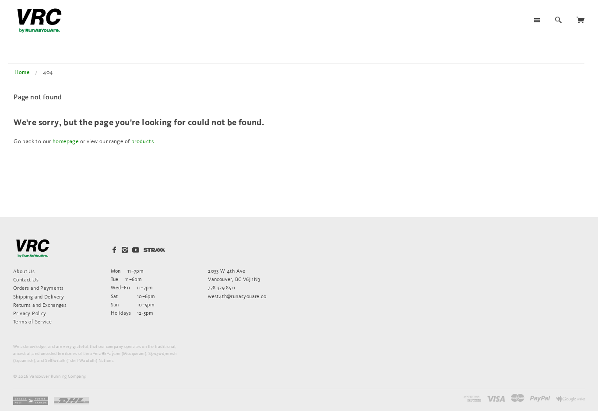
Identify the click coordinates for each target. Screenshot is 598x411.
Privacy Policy (29, 313)
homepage (65, 141)
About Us (24, 271)
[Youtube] (135, 249)
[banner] (39, 20)
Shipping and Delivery (38, 296)
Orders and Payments (38, 288)
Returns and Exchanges (40, 305)
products (142, 141)
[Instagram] (124, 249)
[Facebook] (114, 249)
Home (21, 72)
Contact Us (26, 279)
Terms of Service (32, 321)
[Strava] (154, 249)
